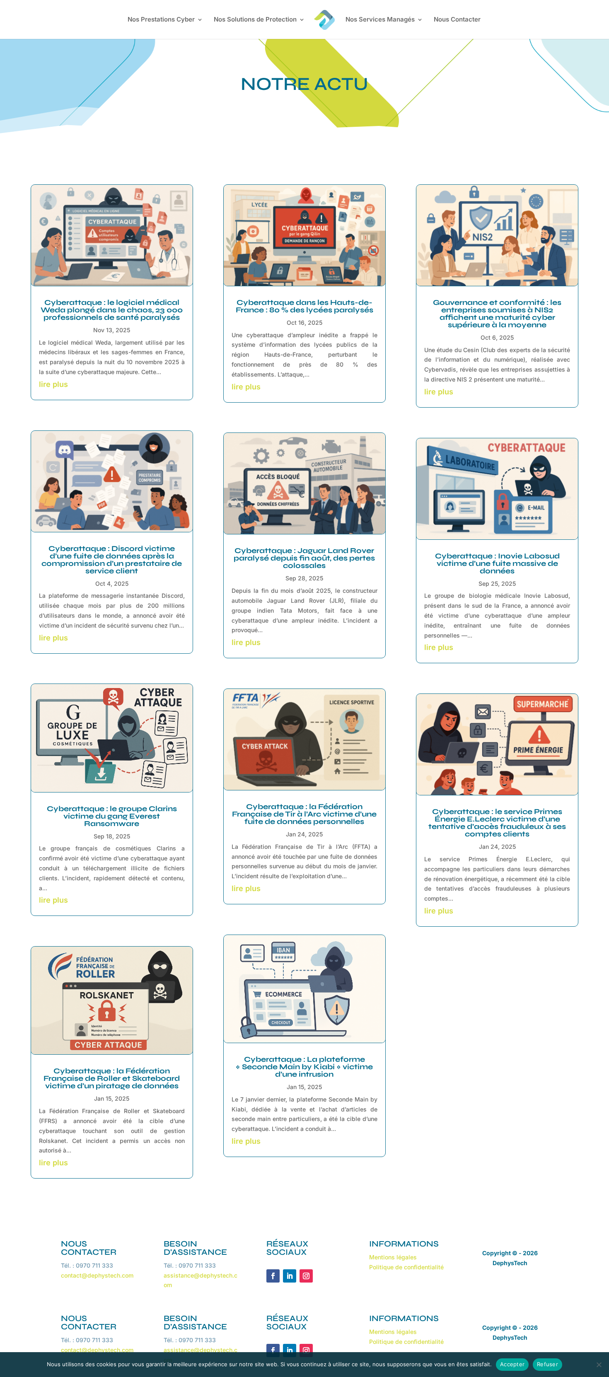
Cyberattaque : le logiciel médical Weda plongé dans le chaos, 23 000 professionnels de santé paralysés (112, 310)
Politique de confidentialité (406, 1267)
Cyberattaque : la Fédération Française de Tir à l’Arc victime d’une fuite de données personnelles (304, 814)
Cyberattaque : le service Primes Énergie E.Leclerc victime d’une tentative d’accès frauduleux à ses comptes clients (497, 822)
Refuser (547, 1364)
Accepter (512, 1364)
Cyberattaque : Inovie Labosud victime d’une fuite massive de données (497, 563)
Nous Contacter (457, 20)
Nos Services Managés (380, 20)
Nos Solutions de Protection (255, 20)
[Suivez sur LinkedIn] (289, 1276)
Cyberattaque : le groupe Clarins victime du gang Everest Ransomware (112, 816)
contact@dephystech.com (97, 1275)
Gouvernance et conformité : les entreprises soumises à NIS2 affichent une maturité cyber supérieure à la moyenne (497, 313)
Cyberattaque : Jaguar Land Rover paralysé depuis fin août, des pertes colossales (304, 558)
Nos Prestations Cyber (161, 20)
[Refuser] (598, 1364)
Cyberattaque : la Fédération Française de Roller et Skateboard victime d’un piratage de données (112, 1078)
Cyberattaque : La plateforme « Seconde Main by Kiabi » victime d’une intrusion (304, 1067)
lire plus (53, 384)
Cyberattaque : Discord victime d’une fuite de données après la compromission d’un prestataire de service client (111, 559)
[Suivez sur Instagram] (306, 1276)
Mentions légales (393, 1257)
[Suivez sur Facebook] (273, 1276)
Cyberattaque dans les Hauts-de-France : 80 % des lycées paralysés (304, 306)
